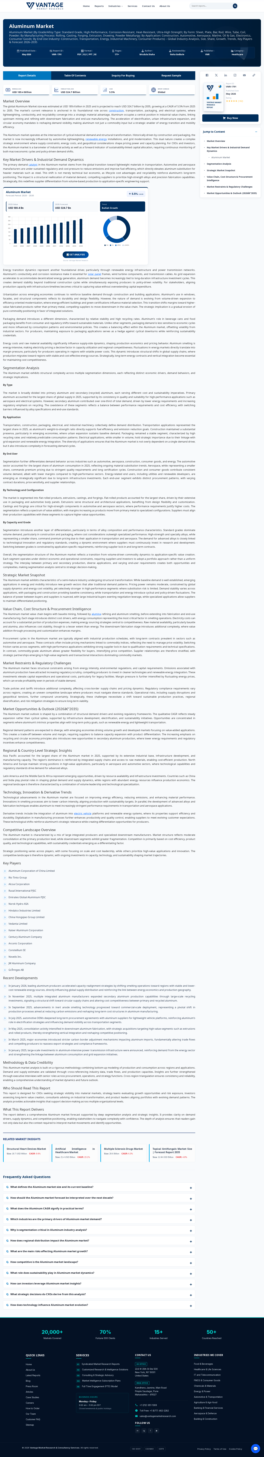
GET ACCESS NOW (146, 749)
